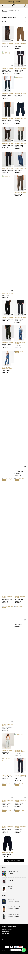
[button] (3, 6)
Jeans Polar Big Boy (7, 599)
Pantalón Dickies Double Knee (18, 70)
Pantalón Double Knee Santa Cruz (18, 45)
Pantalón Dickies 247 (7, 45)
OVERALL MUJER (6, 367)
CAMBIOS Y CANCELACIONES (8, 935)
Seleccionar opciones (12, 40)
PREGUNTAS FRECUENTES (7, 938)
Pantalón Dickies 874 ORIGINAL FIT (20, 146)
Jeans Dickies (18, 95)
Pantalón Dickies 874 (7, 145)
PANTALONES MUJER (7, 368)
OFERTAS (16, 469)
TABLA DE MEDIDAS (6, 933)
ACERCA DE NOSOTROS (7, 929)
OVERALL (16, 342)
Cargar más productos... (14, 861)
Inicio (3, 10)
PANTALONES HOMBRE (7, 43)
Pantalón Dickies (6, 803)
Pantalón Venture (6, 854)
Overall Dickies (18, 345)
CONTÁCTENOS (5, 931)
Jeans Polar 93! (18, 471)
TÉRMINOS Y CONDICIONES (8, 940)
